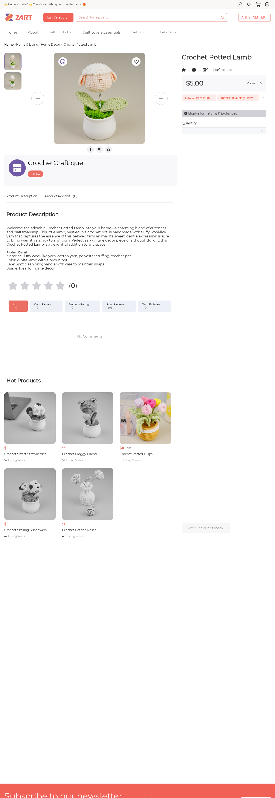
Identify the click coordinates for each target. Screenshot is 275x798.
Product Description (21, 196)
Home (9, 44)
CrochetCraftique (55, 163)
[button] (60, 32)
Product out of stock (205, 528)
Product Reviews (62, 196)
